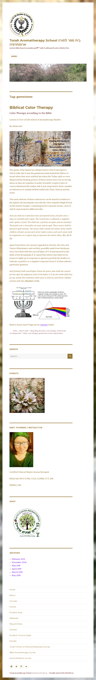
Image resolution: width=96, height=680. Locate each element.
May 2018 (16, 575)
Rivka (15, 331)
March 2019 (17, 572)
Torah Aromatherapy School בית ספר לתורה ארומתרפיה (28, 673)
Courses (13, 601)
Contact (13, 630)
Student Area (15, 612)
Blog (32, 331)
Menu (14, 56)
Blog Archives (40, 331)
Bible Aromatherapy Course (22, 652)
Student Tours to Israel (20, 635)
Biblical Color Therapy (31, 107)
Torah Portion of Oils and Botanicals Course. (29, 647)
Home (12, 590)
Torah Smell (61, 331)
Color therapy (51, 331)
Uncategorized (15, 333)
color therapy (33, 333)
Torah (50, 333)
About (12, 595)
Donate (13, 641)
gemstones (43, 333)
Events (12, 607)
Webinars (13, 618)
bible (25, 333)
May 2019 (16, 565)
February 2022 (18, 559)
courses (44, 325)
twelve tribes (58, 333)
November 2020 (19, 562)
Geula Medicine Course (20, 658)
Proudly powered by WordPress (61, 673)
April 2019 (16, 569)
